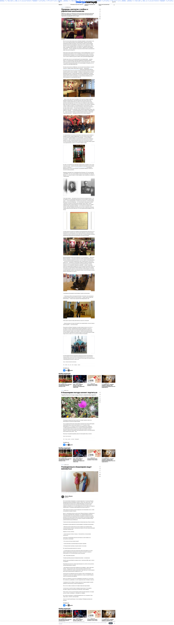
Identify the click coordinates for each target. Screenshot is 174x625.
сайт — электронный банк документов (79, 167)
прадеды (75, 364)
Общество (63, 7)
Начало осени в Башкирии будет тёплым (104, 5)
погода (66, 439)
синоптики (72, 439)
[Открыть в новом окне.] (65, 370)
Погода (62, 390)
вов (68, 364)
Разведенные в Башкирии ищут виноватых (90, 5)
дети (70, 364)
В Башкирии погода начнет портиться (77, 4)
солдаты (79, 364)
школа (73, 364)
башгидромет (77, 439)
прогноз (69, 439)
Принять (110, 623)
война (66, 364)
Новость (60, 4)
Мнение (62, 464)
